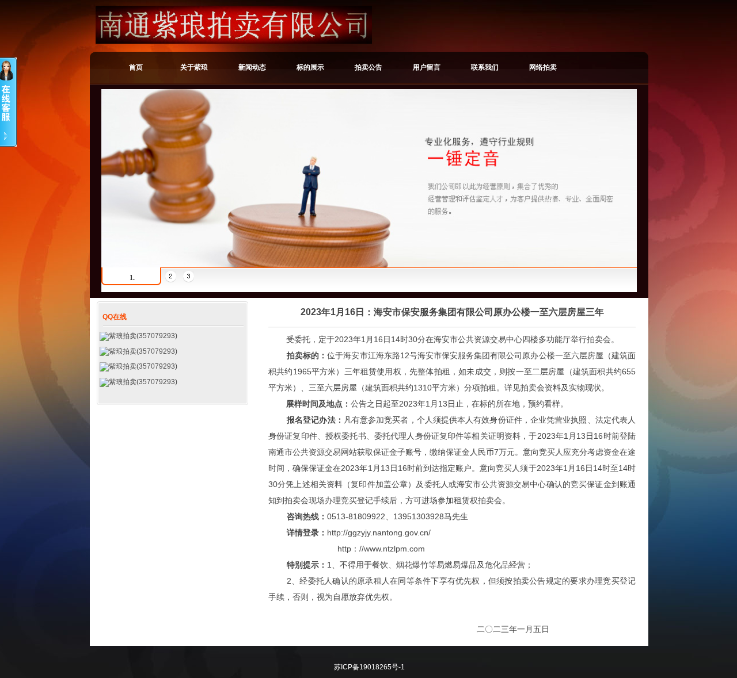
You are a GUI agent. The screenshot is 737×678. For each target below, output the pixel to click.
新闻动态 (252, 67)
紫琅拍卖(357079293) (143, 336)
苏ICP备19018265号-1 (369, 667)
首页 (136, 67)
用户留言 (426, 67)
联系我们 (485, 67)
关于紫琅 (194, 67)
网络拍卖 (543, 67)
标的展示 (310, 67)
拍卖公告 (368, 67)
